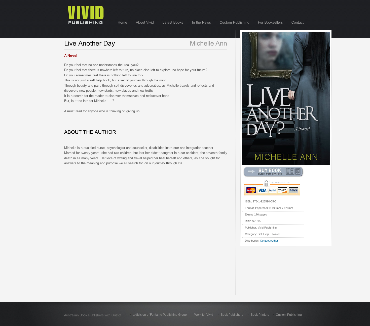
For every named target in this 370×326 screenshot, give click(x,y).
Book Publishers (232, 314)
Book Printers (260, 314)
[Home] (122, 22)
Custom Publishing (289, 314)
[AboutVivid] (145, 22)
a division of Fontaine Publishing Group (160, 314)
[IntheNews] (201, 22)
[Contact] (297, 22)
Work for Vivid (203, 314)
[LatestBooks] (173, 22)
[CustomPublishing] (234, 22)
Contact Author (269, 240)
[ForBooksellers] (270, 22)
